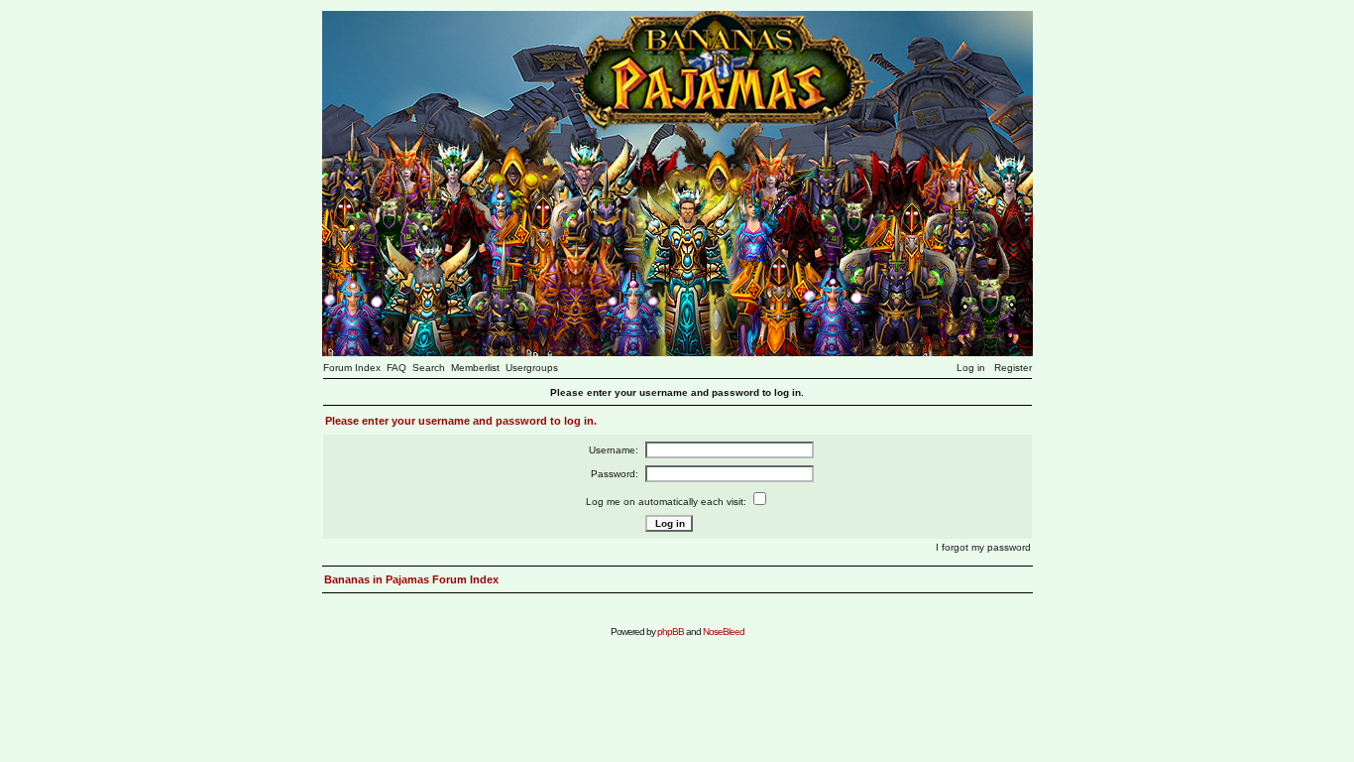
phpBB (670, 631)
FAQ (396, 367)
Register (1013, 367)
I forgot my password (983, 547)
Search (428, 367)
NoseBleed (723, 631)
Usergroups (532, 367)
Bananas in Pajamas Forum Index (411, 579)
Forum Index (352, 367)
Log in (971, 367)
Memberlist (475, 367)
